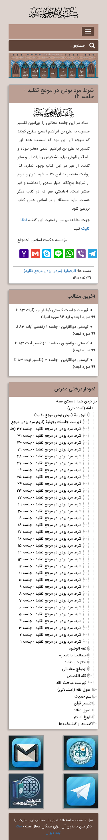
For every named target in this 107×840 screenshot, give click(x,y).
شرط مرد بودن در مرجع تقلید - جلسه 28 (49, 456)
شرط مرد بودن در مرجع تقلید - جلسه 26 (49, 470)
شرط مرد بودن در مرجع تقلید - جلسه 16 (49, 538)
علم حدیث (83, 696)
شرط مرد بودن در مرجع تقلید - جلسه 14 (49, 552)
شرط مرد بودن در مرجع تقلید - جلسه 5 (50, 614)
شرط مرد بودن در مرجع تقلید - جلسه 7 (50, 600)
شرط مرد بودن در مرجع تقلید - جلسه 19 (49, 518)
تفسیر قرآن (83, 703)
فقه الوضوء (77, 648)
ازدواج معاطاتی (74, 669)
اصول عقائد (83, 710)
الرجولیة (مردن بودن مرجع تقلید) (50, 271)
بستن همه (64, 401)
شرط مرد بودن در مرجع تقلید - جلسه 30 (49, 442)
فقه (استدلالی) (79, 408)
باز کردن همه (86, 401)
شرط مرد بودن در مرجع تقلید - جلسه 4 (50, 621)
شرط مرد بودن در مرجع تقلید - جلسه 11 (50, 573)
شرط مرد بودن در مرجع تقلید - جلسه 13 (49, 559)
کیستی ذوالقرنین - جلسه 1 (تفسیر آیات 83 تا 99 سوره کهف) (55, 330)
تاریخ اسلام (83, 717)
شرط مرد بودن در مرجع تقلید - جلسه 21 (49, 504)
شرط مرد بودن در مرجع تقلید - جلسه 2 (50, 635)
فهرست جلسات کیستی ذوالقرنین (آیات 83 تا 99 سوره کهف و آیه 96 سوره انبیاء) (55, 314)
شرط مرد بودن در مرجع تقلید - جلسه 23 (49, 490)
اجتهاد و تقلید (75, 662)
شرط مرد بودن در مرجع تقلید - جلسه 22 (49, 497)
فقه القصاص (76, 676)
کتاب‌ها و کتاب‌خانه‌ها (75, 724)
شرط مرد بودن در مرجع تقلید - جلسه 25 (49, 477)
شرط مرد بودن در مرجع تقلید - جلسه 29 (49, 449)
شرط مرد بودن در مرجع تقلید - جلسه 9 (50, 586)
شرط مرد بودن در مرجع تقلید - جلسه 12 (49, 566)
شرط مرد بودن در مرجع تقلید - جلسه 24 (49, 483)
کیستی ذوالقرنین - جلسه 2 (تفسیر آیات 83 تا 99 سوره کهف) (55, 347)
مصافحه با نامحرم (72, 655)
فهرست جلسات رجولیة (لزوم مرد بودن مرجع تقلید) (41, 422)
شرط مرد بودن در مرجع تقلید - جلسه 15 (49, 545)
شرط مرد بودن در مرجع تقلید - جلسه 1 (50, 641)
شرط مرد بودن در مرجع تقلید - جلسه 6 (50, 607)
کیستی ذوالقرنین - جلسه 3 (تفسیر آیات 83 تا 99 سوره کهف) (54, 363)
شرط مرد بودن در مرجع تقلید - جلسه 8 (50, 593)
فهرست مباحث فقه (71, 683)
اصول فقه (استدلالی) (74, 689)
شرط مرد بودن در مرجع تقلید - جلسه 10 (50, 580)
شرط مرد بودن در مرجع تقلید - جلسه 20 (49, 511)
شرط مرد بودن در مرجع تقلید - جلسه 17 (49, 532)
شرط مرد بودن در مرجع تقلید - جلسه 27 (49, 463)
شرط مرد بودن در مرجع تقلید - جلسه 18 (49, 525)
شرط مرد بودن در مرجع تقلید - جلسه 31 (49, 435)
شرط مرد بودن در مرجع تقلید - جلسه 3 (50, 628)
